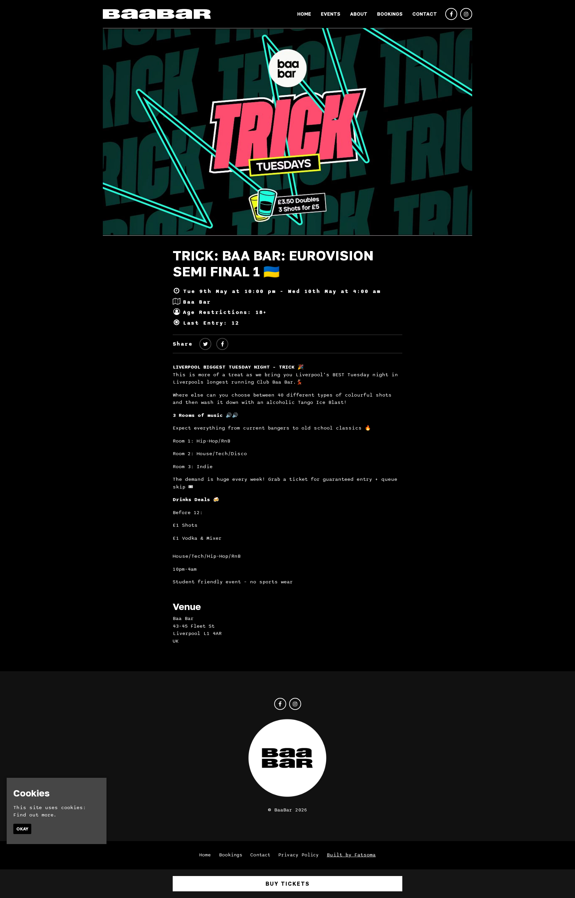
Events (330, 14)
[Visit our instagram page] (466, 14)
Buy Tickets (288, 883)
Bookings (390, 14)
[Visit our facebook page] (451, 14)
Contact (424, 14)
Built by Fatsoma (351, 855)
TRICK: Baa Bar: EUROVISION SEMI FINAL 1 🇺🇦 (273, 263)
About (358, 14)
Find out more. (35, 815)
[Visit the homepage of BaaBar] (157, 14)
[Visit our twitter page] (205, 344)
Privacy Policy (298, 855)
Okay (22, 828)
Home (304, 14)
